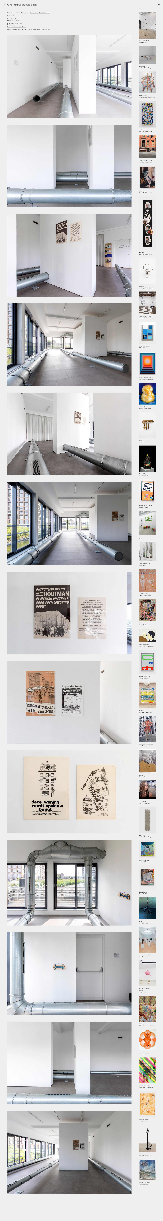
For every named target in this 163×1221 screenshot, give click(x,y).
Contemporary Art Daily (22, 5)
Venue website (11, 25)
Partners (141, 9)
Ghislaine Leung (34, 12)
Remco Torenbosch (44, 12)
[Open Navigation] (158, 4)
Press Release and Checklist (14, 23)
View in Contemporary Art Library (16, 26)
